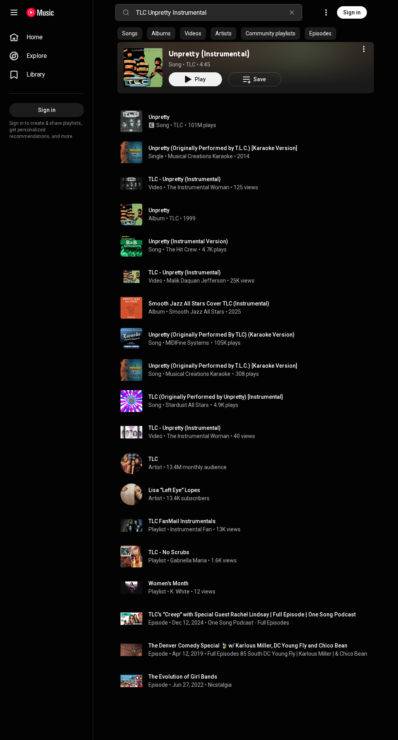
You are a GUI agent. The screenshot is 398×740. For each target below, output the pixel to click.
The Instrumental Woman (198, 187)
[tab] (129, 33)
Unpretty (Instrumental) (209, 53)
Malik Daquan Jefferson (196, 281)
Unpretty (158, 117)
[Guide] (14, 12)
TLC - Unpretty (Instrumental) (184, 179)
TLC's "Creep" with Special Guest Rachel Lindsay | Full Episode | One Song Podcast (252, 614)
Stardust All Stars (187, 405)
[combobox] (219, 12)
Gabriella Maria (188, 560)
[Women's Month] (248, 587)
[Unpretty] (248, 214)
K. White (180, 591)
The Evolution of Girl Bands (182, 677)
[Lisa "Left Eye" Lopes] (248, 494)
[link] (46, 37)
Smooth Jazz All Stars (196, 312)
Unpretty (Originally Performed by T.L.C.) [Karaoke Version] (222, 366)
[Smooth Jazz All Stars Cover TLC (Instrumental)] (248, 307)
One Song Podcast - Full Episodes (248, 623)
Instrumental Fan (191, 529)
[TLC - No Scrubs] (248, 556)
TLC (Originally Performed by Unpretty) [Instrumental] (215, 397)
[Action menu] (364, 49)
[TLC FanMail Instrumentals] (248, 525)
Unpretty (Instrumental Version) (188, 241)
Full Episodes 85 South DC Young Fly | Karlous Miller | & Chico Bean (287, 654)
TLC (191, 64)
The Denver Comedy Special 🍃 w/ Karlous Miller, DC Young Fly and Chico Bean (247, 645)
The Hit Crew (181, 249)
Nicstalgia (220, 685)
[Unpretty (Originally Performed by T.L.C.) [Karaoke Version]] (248, 152)
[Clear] (292, 12)
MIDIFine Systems (187, 343)
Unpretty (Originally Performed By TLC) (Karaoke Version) (221, 335)
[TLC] (248, 463)
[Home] (40, 12)
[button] (143, 68)
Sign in (352, 12)
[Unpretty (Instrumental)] (143, 67)
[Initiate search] (126, 12)
